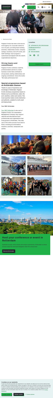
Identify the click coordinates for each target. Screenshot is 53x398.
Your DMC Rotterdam (7, 110)
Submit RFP (31, 7)
